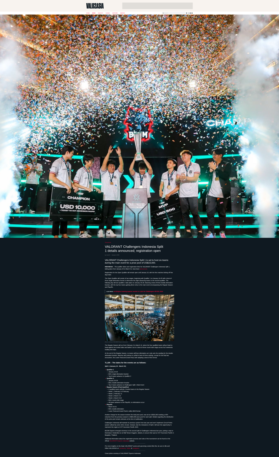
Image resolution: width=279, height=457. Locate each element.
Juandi (108, 255)
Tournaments (108, 242)
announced (143, 269)
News (93, 13)
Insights (100, 13)
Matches (115, 13)
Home (88, 13)
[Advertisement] (157, 6)
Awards (122, 13)
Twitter (128, 448)
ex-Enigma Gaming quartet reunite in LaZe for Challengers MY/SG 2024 (138, 291)
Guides (108, 13)
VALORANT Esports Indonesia (119, 441)
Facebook (122, 448)
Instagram (136, 448)
